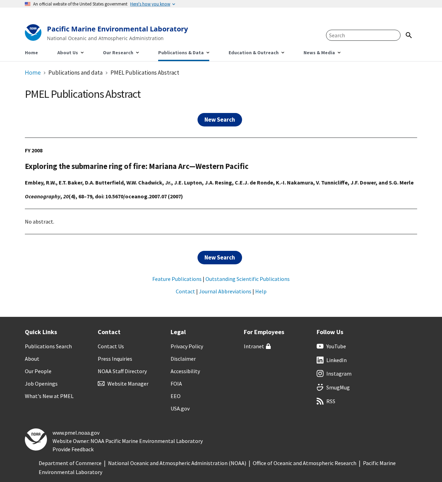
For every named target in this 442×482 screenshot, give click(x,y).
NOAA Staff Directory (122, 371)
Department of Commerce (70, 463)
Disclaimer (183, 358)
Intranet (254, 346)
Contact (185, 291)
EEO (176, 396)
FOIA (176, 383)
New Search (219, 119)
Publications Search (48, 346)
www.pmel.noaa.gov (75, 432)
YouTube (336, 346)
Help (261, 291)
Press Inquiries (115, 358)
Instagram (339, 373)
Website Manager (127, 383)
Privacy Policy (187, 346)
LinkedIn (336, 360)
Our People (38, 371)
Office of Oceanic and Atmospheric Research (304, 463)
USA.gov (180, 408)
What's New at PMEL (49, 396)
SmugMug (338, 387)
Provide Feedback (73, 449)
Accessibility (185, 371)
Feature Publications (177, 278)
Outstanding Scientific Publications (247, 278)
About (32, 358)
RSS (330, 401)
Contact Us (111, 346)
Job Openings (41, 383)
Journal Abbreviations (225, 291)
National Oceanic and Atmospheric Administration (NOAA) (177, 463)
